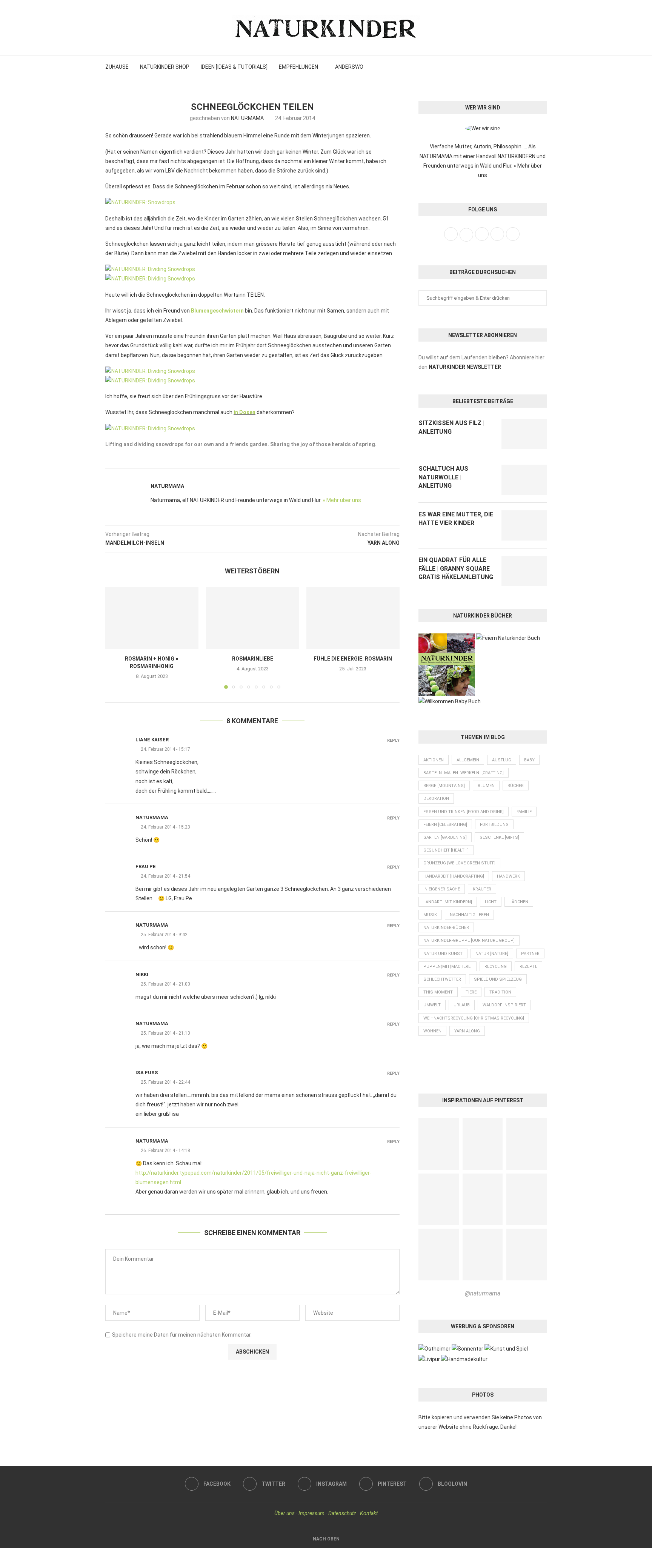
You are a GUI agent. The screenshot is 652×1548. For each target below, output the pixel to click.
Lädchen (518, 902)
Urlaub (462, 1005)
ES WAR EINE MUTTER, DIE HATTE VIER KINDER (455, 518)
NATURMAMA (247, 118)
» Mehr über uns (342, 500)
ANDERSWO (349, 67)
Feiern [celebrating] (445, 824)
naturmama (151, 817)
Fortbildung (494, 824)
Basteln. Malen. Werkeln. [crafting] (463, 772)
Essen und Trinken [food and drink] (463, 811)
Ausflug (501, 760)
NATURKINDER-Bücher (446, 927)
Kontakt (369, 1513)
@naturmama (482, 1293)
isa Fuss (146, 1072)
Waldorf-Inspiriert (504, 1005)
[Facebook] (506, 67)
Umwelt (432, 1005)
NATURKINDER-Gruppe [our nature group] (469, 940)
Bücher (515, 785)
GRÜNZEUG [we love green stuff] (459, 863)
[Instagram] (523, 67)
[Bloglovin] (539, 67)
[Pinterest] (531, 67)
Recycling (495, 966)
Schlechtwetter (442, 979)
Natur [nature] (491, 953)
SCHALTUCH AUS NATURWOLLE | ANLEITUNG (443, 477)
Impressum (311, 1513)
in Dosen (244, 412)
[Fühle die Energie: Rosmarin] (353, 618)
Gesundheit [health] (446, 850)
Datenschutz (342, 1513)
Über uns (284, 1513)
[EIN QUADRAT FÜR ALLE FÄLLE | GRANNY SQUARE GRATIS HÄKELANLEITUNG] (524, 571)
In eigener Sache (441, 889)
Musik (430, 914)
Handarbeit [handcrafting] (453, 876)
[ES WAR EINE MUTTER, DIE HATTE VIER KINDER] (524, 525)
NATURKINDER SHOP (164, 67)
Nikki (141, 974)
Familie (524, 811)
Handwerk (508, 876)
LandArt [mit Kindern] (447, 902)
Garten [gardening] (445, 837)
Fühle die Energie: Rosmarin (353, 659)
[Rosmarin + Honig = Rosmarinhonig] (151, 618)
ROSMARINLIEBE (252, 659)
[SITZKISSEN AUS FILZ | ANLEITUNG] (524, 434)
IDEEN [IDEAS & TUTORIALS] (234, 67)
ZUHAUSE (117, 67)
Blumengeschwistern (217, 311)
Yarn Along (467, 1031)
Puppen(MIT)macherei (447, 966)
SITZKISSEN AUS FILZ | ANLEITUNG (451, 427)
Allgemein (468, 760)
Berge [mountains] (444, 785)
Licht (491, 902)
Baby (529, 760)
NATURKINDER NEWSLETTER (465, 367)
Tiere (471, 992)
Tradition (500, 992)
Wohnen (432, 1031)
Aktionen (433, 760)
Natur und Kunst (443, 953)
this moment (438, 992)
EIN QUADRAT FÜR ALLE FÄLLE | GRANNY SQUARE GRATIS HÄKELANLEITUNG (455, 568)
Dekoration (436, 798)
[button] (115, 637)
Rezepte (528, 966)
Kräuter (482, 889)
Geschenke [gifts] (499, 837)
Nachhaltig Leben (469, 914)
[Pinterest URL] (439, 1144)
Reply (393, 740)
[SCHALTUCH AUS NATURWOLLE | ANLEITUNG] (524, 480)
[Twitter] (514, 67)
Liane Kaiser (152, 739)
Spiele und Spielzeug (498, 979)
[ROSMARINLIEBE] (252, 618)
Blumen (486, 785)
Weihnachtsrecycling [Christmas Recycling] (473, 1018)
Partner (530, 953)
